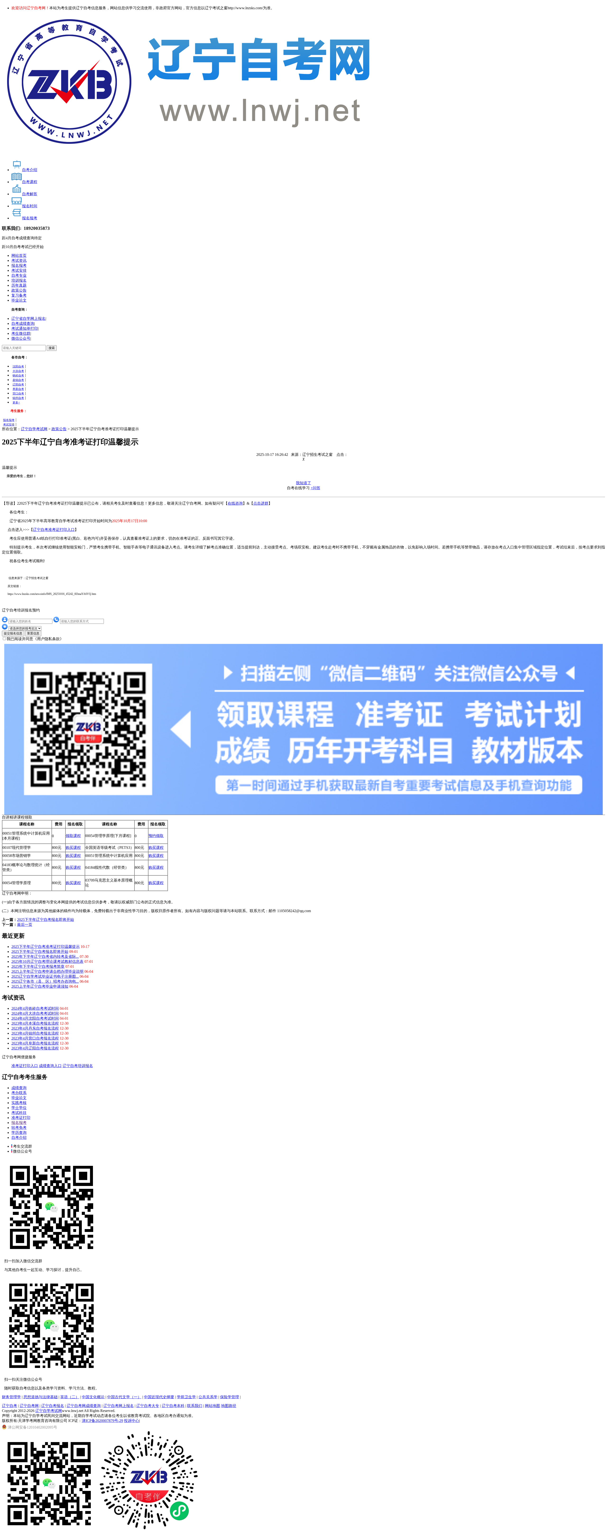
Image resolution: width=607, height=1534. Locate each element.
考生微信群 (20, 333)
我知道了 (303, 483)
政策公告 (19, 290)
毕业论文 (19, 300)
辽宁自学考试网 (34, 429)
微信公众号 (20, 338)
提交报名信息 (13, 633)
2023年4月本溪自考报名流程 (35, 1023)
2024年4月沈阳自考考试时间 (35, 1018)
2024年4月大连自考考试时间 (35, 1013)
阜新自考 (18, 389)
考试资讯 (19, 260)
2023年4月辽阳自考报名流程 (35, 1048)
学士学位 (19, 1108)
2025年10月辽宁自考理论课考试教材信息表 (47, 961)
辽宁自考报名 (52, 1406)
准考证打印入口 (24, 1066)
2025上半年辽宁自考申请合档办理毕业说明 (47, 971)
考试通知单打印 (24, 328)
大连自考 (18, 371)
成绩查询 (19, 1088)
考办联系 (19, 1093)
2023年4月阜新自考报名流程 (35, 1043)
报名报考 (19, 265)
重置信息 (33, 633)
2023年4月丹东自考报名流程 (35, 1028)
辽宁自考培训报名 (78, 1066)
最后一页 (24, 925)
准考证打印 (20, 1118)
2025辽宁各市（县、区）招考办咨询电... (45, 981)
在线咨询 (235, 503)
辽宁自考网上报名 (118, 1406)
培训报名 (19, 280)
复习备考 (19, 295)
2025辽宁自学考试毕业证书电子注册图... (45, 976)
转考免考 (19, 1128)
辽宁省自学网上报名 (28, 319)
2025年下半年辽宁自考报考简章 (37, 966)
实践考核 (19, 1103)
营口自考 (18, 393)
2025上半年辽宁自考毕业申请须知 (39, 986)
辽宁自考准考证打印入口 (54, 530)
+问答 (315, 488)
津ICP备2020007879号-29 (102, 1421)
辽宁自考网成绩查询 (84, 1406)
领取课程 (73, 836)
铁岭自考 (18, 375)
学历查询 (19, 1133)
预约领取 (156, 836)
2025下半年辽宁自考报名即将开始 (45, 920)
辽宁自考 (9, 1406)
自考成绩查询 (22, 323)
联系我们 (194, 1406)
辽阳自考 (18, 384)
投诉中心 (131, 1421)
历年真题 (19, 285)
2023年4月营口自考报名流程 (35, 1038)
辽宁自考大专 (147, 1406)
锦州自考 (18, 398)
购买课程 (73, 848)
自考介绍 (19, 1138)
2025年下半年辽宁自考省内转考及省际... (45, 957)
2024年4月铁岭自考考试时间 (35, 1008)
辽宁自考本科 (173, 1406)
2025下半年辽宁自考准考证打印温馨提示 (45, 947)
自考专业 (19, 275)
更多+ (16, 402)
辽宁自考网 (29, 1406)
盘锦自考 (18, 380)
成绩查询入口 (50, 1066)
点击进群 (260, 503)
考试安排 (19, 270)
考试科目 (19, 1113)
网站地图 (212, 1406)
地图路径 (228, 1406)
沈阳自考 (18, 366)
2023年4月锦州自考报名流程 (35, 1033)
